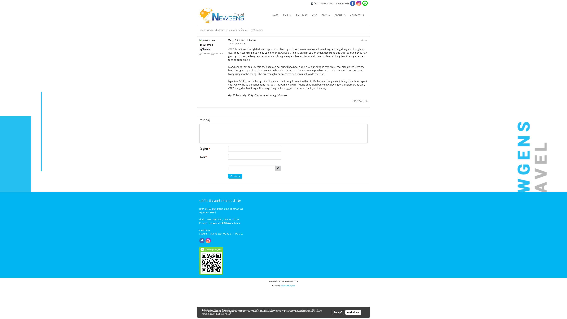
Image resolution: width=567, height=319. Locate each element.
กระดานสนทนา (207, 30)
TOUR (286, 15)
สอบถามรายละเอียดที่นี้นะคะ (233, 30)
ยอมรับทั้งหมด (353, 312)
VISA (314, 15)
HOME (275, 15)
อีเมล (203, 156)
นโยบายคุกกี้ (226, 314)
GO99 (231, 49)
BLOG (325, 15)
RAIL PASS (301, 15)
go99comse (257, 30)
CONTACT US (357, 15)
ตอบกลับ (236, 176)
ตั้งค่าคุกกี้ (338, 312)
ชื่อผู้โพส (204, 148)
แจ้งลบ (364, 40)
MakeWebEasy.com (288, 286)
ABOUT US (340, 15)
